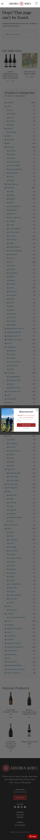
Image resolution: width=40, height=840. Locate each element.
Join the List (26, 425)
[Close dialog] (37, 410)
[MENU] (2, 3)
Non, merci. (26, 428)
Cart (36, 3)
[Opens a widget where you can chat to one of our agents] (32, 836)
